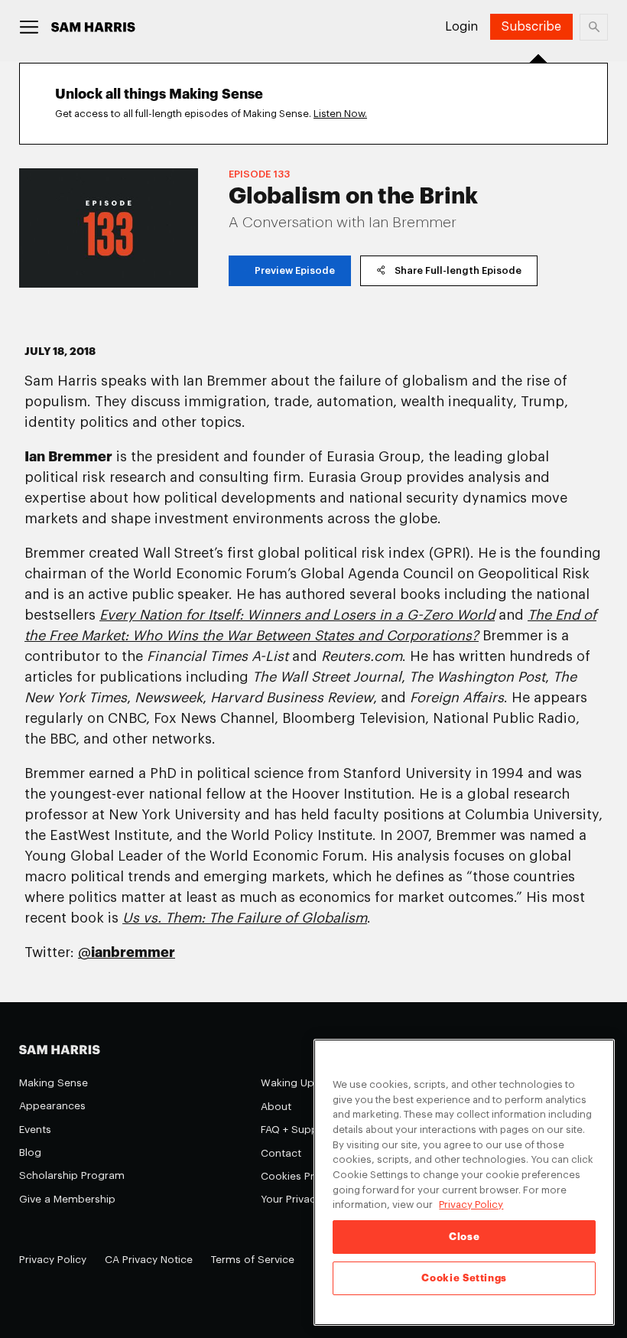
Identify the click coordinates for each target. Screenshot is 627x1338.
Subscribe (531, 27)
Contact (281, 1153)
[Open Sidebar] (29, 27)
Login (461, 27)
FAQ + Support (297, 1130)
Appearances (52, 1106)
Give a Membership (67, 1199)
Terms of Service (252, 1260)
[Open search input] (594, 27)
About (276, 1107)
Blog (30, 1152)
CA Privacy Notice (149, 1260)
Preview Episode (295, 270)
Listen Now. (340, 114)
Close (464, 1237)
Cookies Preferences (312, 1176)
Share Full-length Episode (458, 270)
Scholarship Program (72, 1175)
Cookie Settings (464, 1278)
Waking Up (287, 1083)
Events (35, 1130)
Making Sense (53, 1083)
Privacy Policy (52, 1260)
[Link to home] (93, 27)
